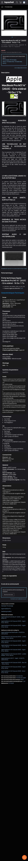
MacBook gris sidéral (6, 611)
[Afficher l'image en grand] (14, 23)
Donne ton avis (8, 594)
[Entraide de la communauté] (24, 857)
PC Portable (6, 60)
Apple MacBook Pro (6, 608)
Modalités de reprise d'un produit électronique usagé (14, 268)
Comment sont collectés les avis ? (18, 599)
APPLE (22, 679)
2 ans (21, 288)
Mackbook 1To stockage (7, 606)
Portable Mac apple (21, 677)
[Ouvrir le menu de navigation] (2, 2)
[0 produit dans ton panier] (20, 2)
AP (24, 681)
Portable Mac (8, 6)
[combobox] (25, 2)
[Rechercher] (17, 2)
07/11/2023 (11, 683)
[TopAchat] (9, 2)
